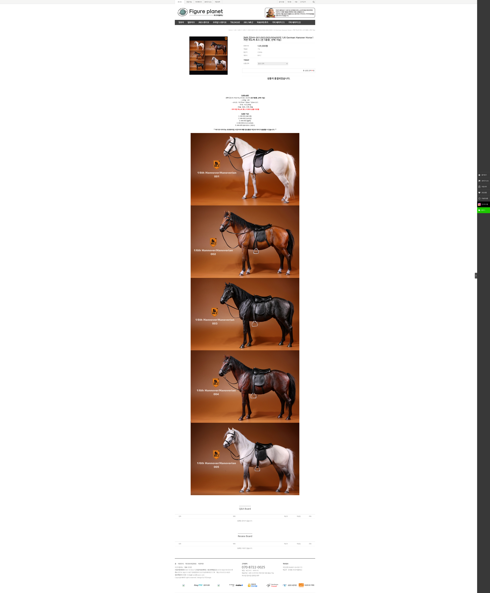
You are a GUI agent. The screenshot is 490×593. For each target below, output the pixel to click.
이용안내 (180, 564)
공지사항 (281, 2)
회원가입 (189, 2)
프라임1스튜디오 (219, 22)
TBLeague (235, 22)
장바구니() (207, 2)
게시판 (289, 2)
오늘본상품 (485, 198)
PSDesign (208, 577)
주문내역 (484, 186)
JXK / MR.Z (248, 22)
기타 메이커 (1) (278, 22)
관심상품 (484, 192)
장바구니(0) (485, 181)
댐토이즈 (191, 22)
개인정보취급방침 (190, 564)
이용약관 (201, 564)
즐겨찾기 (484, 175)
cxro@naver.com (198, 575)
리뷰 (296, 2)
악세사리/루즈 (262, 22)
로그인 (180, 2)
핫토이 (181, 22)
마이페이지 (198, 2)
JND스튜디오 (203, 22)
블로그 (483, 210)
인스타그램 (485, 204)
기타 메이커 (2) (294, 22)
